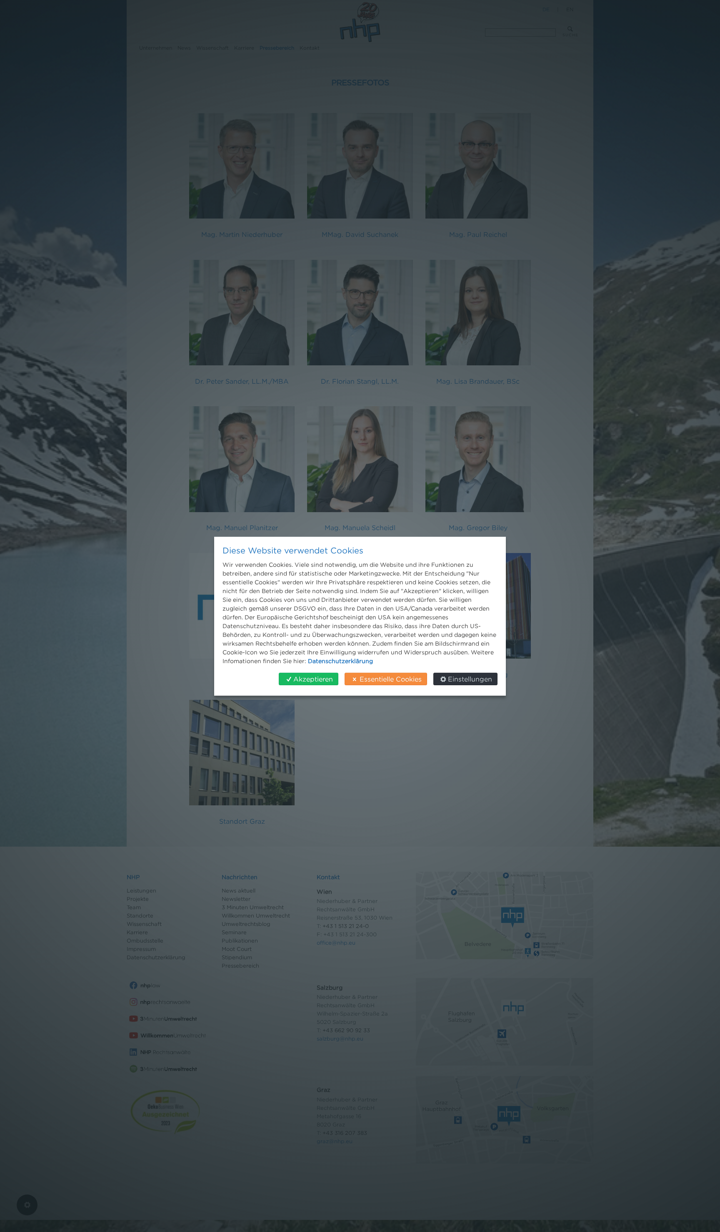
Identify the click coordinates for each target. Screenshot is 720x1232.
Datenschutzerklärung (340, 661)
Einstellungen (470, 679)
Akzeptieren (313, 679)
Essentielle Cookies (391, 679)
